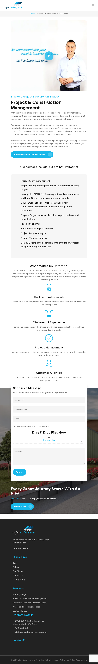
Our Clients (18, 571)
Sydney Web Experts (78, 660)
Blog (15, 563)
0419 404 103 (21, 628)
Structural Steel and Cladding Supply (30, 602)
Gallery (16, 567)
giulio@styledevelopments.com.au (31, 632)
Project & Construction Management (30, 598)
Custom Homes (20, 611)
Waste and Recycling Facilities (26, 606)
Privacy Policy (19, 579)
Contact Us (16, 498)
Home (32, 13)
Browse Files (49, 440)
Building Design (19, 594)
